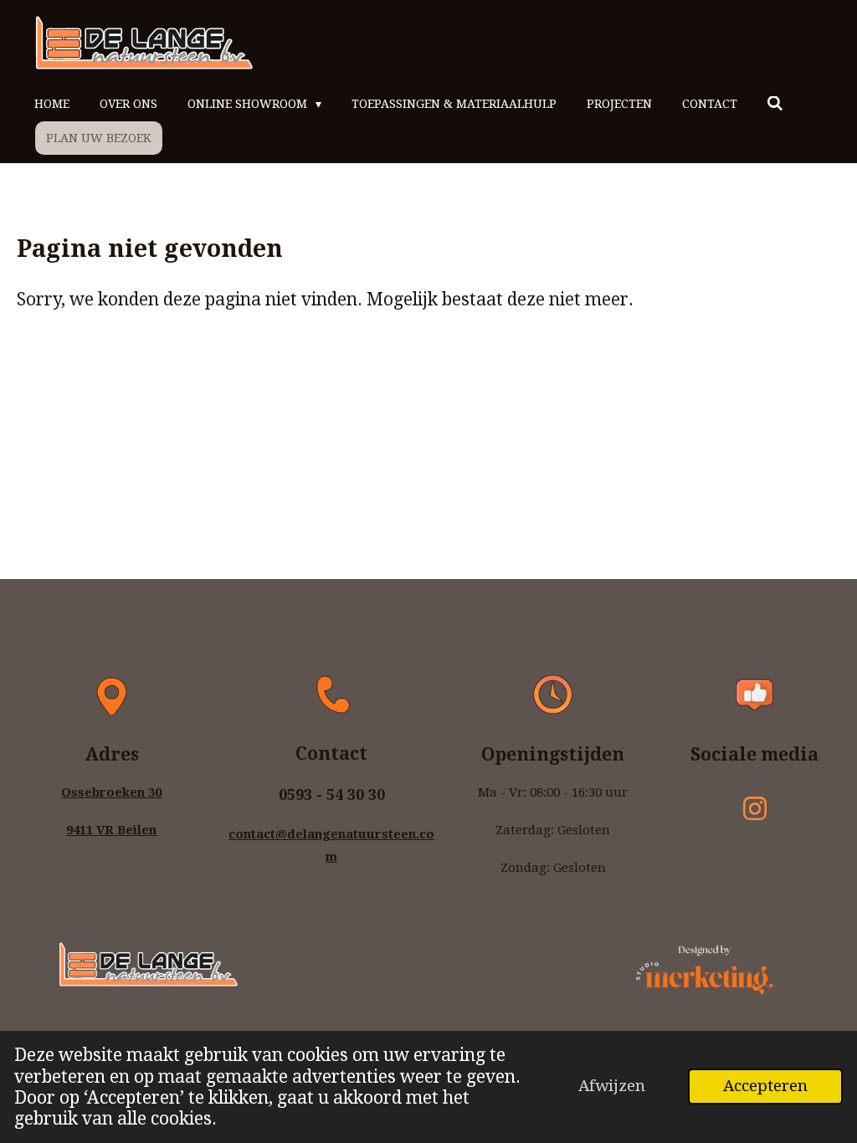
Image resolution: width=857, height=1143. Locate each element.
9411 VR (91, 830)
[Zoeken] (776, 103)
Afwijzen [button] (611, 1085)
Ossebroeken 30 (111, 792)
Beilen (137, 830)
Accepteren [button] (765, 1085)
